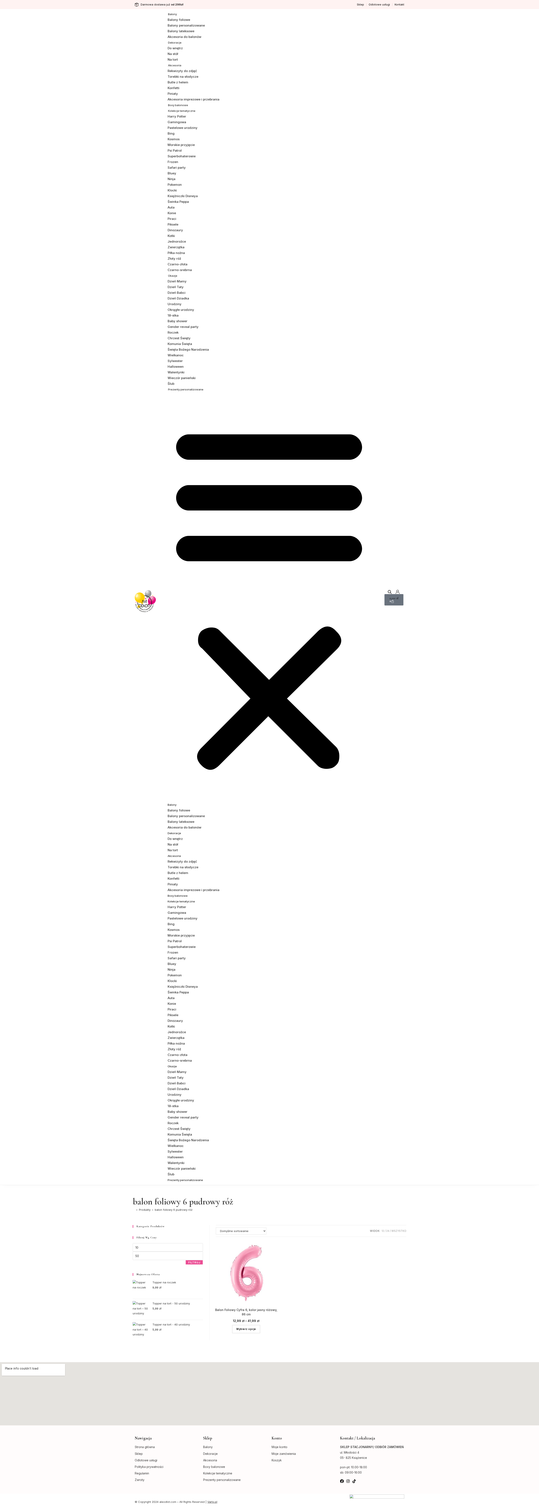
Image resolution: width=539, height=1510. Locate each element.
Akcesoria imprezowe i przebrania (193, 99)
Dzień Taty (176, 287)
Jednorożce (177, 241)
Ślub (171, 384)
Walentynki (176, 372)
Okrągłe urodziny (181, 310)
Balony (172, 14)
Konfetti (173, 88)
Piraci (172, 219)
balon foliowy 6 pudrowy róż (173, 1209)
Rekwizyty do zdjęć (182, 71)
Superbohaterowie (182, 156)
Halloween (176, 367)
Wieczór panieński (182, 378)
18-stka (173, 315)
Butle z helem (178, 82)
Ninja (171, 179)
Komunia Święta (180, 344)
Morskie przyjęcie (181, 145)
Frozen (173, 162)
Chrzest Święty (179, 338)
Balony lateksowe (181, 31)
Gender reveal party (183, 327)
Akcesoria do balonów (184, 37)
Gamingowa (177, 122)
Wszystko (398, 1230)
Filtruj (194, 1262)
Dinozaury (175, 230)
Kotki (171, 236)
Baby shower (177, 321)
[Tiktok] (354, 1481)
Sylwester (175, 361)
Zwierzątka (176, 247)
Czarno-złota (177, 264)
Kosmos (174, 139)
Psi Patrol (175, 150)
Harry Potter (177, 116)
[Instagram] (348, 1481)
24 (387, 1230)
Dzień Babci (176, 293)
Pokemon (175, 185)
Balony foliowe (179, 20)
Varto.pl (212, 1501)
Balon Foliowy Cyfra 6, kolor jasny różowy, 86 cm (246, 1312)
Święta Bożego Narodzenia (188, 349)
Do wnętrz (175, 48)
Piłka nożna (176, 253)
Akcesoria (174, 65)
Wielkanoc (176, 355)
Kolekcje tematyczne (181, 110)
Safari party (177, 168)
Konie (172, 213)
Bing (171, 133)
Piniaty (173, 94)
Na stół (173, 54)
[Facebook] (342, 1481)
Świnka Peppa (178, 202)
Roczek (173, 332)
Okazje (172, 275)
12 (383, 1230)
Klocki (172, 190)
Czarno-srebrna (180, 270)
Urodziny (174, 304)
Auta (171, 207)
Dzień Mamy (177, 281)
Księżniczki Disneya (183, 196)
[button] (269, 597)
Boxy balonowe (178, 105)
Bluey (172, 173)
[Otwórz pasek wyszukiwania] (390, 592)
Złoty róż (174, 259)
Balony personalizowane (186, 25)
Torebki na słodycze (183, 77)
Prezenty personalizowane (185, 389)
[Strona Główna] (134, 1209)
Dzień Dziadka (178, 298)
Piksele (173, 224)
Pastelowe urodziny (182, 128)
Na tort (173, 59)
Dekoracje (174, 42)
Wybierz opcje (246, 1329)
